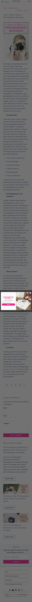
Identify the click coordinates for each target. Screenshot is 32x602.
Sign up (8, 304)
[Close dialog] (30, 293)
